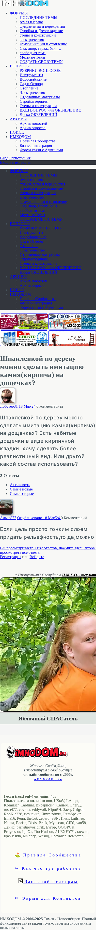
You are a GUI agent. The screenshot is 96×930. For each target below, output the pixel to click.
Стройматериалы (34, 101)
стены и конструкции (38, 35)
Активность (20, 485)
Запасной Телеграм (50, 881)
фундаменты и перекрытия (42, 26)
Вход (4, 158)
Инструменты (31, 75)
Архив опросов (33, 128)
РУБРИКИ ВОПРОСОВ (40, 70)
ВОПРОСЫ (20, 66)
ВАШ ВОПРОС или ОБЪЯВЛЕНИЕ (50, 110)
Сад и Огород (31, 84)
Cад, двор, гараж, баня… (40, 48)
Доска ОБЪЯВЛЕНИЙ (38, 115)
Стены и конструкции (38, 106)
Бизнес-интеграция (36, 145)
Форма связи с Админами (41, 150)
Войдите (37, 557)
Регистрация (20, 158)
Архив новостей (33, 123)
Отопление (29, 88)
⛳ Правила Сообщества (48, 855)
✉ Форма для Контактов (48, 898)
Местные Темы (32, 57)
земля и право (31, 22)
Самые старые (22, 493)
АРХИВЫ (18, 119)
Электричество (32, 92)
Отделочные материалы (40, 97)
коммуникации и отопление (43, 44)
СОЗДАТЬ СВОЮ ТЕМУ (41, 62)
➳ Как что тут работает (48, 868)
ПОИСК (17, 132)
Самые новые (21, 489)
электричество (32, 40)
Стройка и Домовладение (41, 31)
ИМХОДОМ (20, 137)
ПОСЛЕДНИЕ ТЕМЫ (38, 17)
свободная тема (33, 53)
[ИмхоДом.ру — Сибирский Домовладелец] (24, 5)
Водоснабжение (33, 79)
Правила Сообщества (38, 141)
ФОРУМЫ (19, 13)
